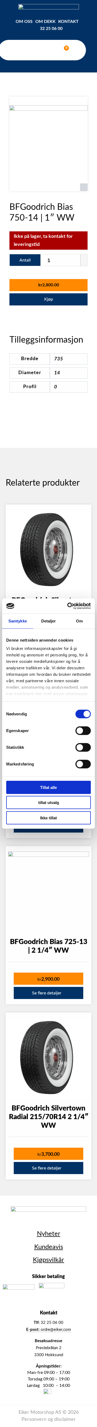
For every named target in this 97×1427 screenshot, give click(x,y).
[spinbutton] (64, 260)
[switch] (83, 730)
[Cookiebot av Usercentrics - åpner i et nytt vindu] (68, 606)
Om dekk (45, 21)
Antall (25, 260)
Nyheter (48, 1234)
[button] (83, 257)
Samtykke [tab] (17, 620)
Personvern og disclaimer (49, 1419)
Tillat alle (48, 787)
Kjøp (48, 299)
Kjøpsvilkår (48, 1260)
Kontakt (68, 21)
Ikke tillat (48, 817)
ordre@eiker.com (48, 1330)
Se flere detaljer (46, 993)
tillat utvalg (48, 802)
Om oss (24, 21)
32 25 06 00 (51, 28)
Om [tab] (79, 620)
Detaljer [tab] (48, 620)
